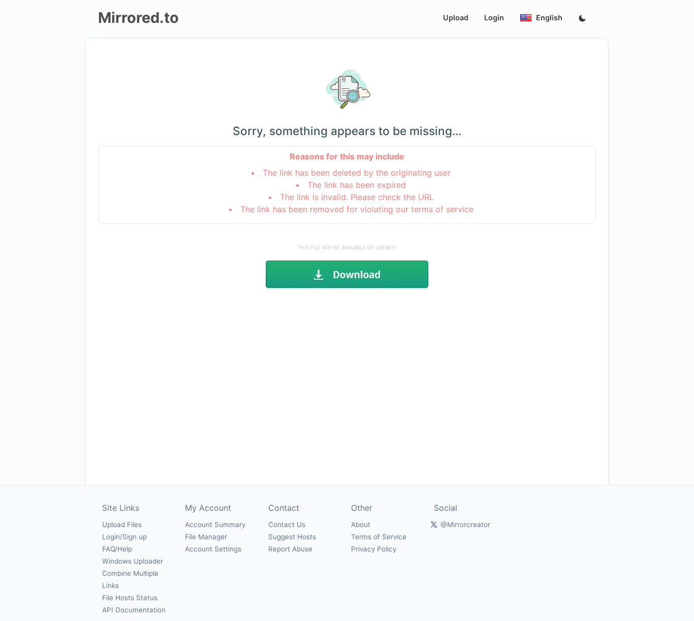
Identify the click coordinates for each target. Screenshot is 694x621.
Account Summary (215, 524)
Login (494, 17)
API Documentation (134, 610)
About (360, 524)
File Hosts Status (129, 598)
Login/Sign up (124, 537)
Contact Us (286, 524)
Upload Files (122, 524)
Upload (455, 17)
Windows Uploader (132, 561)
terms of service (442, 209)
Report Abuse (290, 549)
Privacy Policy (373, 549)
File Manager (206, 537)
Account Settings (213, 549)
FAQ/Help (117, 549)
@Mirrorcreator (465, 524)
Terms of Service (378, 537)
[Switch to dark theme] (582, 18)
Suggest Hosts (292, 537)
